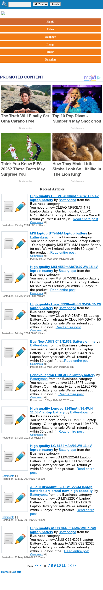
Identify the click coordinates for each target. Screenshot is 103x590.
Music (50, 52)
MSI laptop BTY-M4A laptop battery (58, 233)
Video (50, 29)
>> (73, 565)
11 (64, 565)
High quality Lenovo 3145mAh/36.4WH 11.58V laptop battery (61, 410)
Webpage (50, 37)
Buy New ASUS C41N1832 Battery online (63, 341)
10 (59, 565)
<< (37, 565)
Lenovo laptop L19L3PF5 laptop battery (62, 375)
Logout (16, 571)
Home (5, 571)
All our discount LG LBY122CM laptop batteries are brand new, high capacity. (61, 489)
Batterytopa (67, 200)
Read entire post (85, 219)
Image (50, 44)
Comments (36, 222)
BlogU (50, 22)
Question (50, 59)
